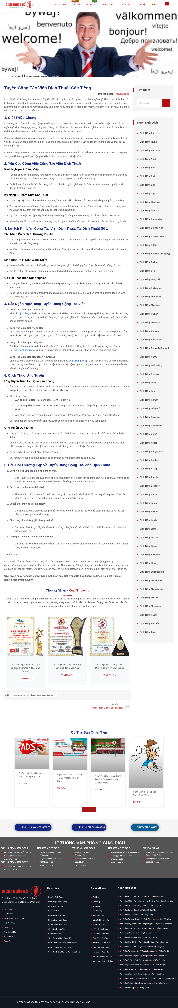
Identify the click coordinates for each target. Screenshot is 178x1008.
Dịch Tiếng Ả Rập (148, 245)
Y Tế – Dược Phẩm (100, 929)
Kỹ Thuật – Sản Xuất (101, 934)
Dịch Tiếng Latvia (148, 520)
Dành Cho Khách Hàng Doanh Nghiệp (62, 943)
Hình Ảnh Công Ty (11, 923)
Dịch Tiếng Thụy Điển (150, 279)
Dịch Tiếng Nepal (148, 443)
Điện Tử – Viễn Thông (101, 947)
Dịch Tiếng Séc (147, 271)
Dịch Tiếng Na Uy (148, 357)
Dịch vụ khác (108, 5)
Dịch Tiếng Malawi (149, 598)
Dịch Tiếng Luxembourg (152, 572)
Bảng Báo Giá (53, 911)
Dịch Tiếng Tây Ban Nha (152, 236)
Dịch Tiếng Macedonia (151, 580)
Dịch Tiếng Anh (147, 133)
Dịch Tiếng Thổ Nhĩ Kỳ (151, 365)
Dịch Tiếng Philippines (151, 288)
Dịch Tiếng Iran (147, 391)
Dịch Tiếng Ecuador (149, 486)
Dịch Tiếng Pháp (148, 176)
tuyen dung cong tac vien (42, 695)
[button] (89, 809)
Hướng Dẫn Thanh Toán (57, 920)
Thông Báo (8, 941)
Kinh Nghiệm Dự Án (55, 934)
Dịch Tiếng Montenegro (151, 606)
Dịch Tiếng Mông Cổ (150, 408)
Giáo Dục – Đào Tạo (100, 938)
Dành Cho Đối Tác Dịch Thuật (59, 947)
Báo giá (76, 3)
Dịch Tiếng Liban (148, 546)
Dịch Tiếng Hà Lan (149, 314)
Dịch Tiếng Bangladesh (151, 451)
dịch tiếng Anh (26, 313)
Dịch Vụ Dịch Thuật (55, 897)
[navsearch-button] (167, 3)
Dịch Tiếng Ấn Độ (148, 434)
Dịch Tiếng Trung (148, 142)
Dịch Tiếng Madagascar (151, 589)
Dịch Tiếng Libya (148, 563)
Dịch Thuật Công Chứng (57, 902)
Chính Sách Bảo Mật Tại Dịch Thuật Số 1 (64, 952)
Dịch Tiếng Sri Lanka (150, 555)
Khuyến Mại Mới (10, 932)
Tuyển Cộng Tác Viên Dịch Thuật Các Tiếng (47, 87)
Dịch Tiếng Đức (147, 185)
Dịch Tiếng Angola (149, 477)
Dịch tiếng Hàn (17, 331)
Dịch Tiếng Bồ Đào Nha (151, 228)
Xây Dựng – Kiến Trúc (101, 943)
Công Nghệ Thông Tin (101, 920)
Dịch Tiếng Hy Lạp (149, 512)
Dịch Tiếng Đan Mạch (150, 340)
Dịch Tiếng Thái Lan (150, 202)
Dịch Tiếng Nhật (148, 159)
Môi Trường (97, 911)
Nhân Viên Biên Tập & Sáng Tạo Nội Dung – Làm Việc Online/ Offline (108, 779)
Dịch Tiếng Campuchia (151, 219)
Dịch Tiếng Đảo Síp (149, 623)
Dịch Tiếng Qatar (148, 632)
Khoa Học (96, 906)
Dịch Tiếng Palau (148, 615)
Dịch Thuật (90, 3)
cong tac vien (19, 695)
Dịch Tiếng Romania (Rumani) (154, 348)
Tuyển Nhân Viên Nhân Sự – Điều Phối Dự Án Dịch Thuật (69, 777)
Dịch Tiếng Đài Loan (150, 150)
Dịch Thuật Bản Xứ (55, 906)
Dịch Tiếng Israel (148, 383)
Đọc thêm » (23, 783)
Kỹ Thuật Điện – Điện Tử (102, 956)
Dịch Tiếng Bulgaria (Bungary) (155, 254)
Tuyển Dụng (122, 94)
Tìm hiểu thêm (25, 678)
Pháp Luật (96, 902)
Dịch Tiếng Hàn (147, 168)
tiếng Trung (75, 360)
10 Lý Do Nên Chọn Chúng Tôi (59, 938)
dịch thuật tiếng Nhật (24, 350)
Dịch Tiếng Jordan (149, 503)
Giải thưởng (8, 914)
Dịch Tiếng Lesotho (149, 537)
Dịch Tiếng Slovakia (149, 374)
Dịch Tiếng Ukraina (149, 331)
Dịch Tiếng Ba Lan (149, 262)
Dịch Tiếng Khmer (149, 400)
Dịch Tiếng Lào (147, 211)
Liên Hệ (141, 5)
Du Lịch (96, 897)
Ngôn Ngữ (126, 5)
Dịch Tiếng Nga (147, 193)
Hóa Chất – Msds (99, 925)
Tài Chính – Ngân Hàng (101, 952)
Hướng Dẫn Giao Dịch (56, 915)
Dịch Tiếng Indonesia (150, 297)
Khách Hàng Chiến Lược (57, 925)
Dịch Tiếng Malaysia (150, 305)
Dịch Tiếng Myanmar (150, 322)
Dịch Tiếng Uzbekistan (151, 426)
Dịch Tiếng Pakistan (150, 417)
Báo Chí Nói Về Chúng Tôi (14, 918)
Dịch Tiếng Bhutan (149, 460)
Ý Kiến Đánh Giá (10, 937)
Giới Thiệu (8, 909)
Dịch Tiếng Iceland (149, 494)
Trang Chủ (60, 5)
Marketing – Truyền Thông (103, 961)
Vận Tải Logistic (99, 915)
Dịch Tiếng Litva (148, 529)
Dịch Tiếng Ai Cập (149, 469)
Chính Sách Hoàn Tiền (56, 929)
